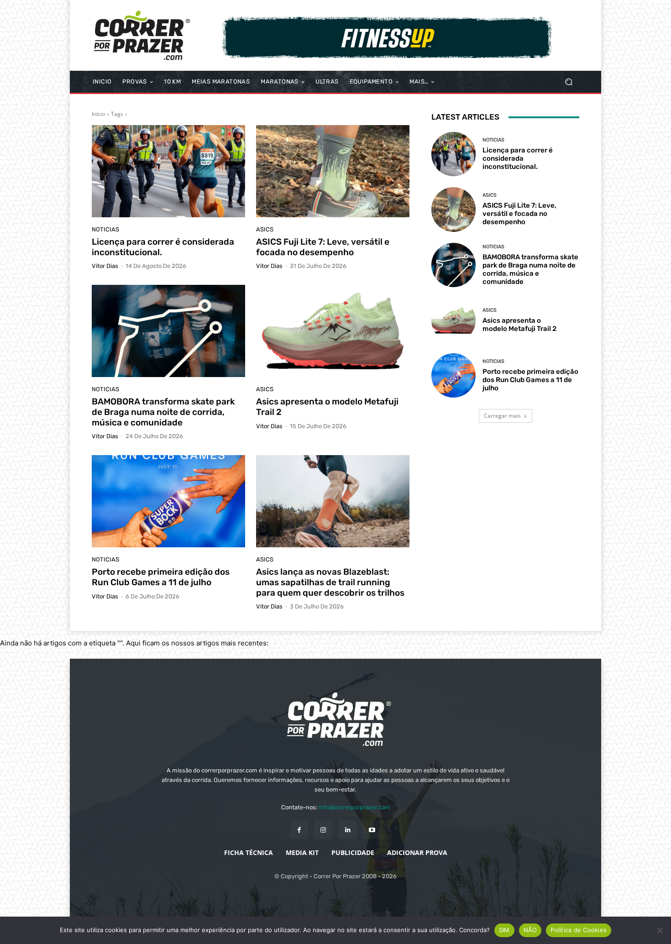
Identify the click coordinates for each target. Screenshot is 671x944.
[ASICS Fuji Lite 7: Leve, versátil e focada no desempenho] (332, 171)
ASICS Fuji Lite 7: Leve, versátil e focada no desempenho (322, 246)
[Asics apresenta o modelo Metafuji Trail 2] (332, 331)
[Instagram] (323, 830)
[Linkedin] (347, 830)
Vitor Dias (105, 265)
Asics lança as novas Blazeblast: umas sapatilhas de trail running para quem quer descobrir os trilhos (330, 582)
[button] (568, 82)
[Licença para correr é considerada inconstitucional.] (168, 171)
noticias (105, 229)
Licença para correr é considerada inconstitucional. (163, 246)
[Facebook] (299, 830)
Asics (264, 229)
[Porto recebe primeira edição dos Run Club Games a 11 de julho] (168, 501)
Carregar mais (502, 416)
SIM (504, 930)
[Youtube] (372, 830)
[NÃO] (659, 930)
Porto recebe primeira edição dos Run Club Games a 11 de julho (161, 576)
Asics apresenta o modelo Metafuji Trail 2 (327, 406)
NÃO (530, 930)
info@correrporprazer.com (354, 807)
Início (98, 114)
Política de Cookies (578, 930)
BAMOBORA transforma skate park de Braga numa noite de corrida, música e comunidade (163, 412)
